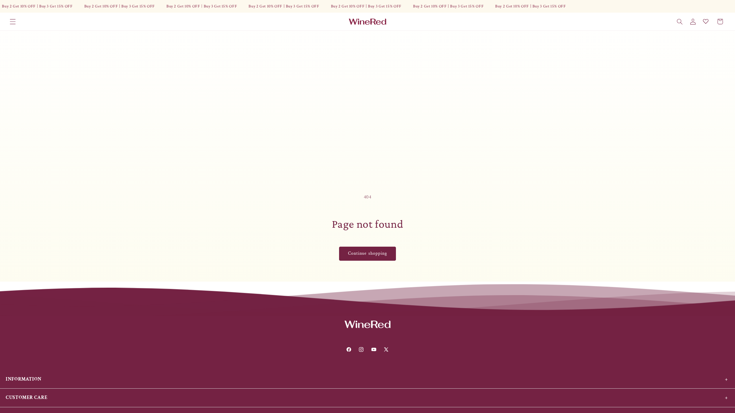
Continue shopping (367, 253)
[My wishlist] (705, 21)
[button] (12, 21)
